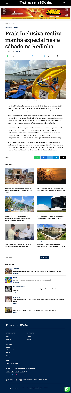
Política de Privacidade (35, 388)
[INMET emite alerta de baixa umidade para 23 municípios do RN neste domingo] (51, 176)
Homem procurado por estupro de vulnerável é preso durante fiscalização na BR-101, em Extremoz (39, 289)
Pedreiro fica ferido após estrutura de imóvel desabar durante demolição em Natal (18, 190)
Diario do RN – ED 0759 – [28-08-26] (16, 371)
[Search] (64, 3)
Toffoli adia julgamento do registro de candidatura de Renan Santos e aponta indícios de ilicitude (38, 300)
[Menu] (7, 3)
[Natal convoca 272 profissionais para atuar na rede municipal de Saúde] (19, 232)
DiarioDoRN (46, 387)
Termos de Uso (14, 388)
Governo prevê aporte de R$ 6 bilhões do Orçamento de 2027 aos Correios (34, 310)
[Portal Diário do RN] (35, 3)
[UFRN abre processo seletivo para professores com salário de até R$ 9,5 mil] (51, 232)
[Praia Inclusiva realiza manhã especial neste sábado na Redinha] (35, 79)
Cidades (18, 51)
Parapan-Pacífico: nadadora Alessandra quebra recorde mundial (32, 280)
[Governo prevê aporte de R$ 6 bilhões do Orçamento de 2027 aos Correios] (8, 310)
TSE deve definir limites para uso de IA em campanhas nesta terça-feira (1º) (50, 217)
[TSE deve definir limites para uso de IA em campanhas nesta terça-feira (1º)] (51, 204)
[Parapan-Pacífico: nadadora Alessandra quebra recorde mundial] (8, 280)
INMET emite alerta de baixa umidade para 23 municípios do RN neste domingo (51, 189)
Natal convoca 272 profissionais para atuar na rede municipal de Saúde (18, 245)
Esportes (16, 282)
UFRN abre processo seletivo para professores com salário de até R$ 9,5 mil (51, 245)
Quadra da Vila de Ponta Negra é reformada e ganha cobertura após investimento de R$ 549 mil (17, 218)
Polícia (15, 293)
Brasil (15, 303)
